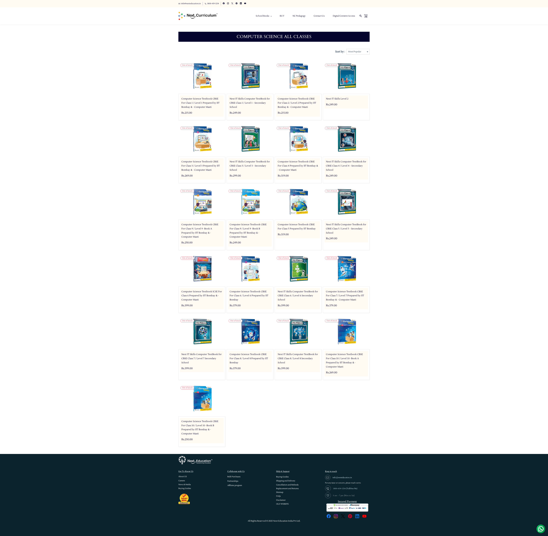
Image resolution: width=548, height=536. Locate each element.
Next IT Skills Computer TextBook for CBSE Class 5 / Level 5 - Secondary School (346, 228)
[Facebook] (329, 516)
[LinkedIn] (357, 516)
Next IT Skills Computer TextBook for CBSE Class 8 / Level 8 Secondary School (298, 358)
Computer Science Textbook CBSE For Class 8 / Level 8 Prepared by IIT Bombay (249, 358)
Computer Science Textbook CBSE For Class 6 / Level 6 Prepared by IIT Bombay (249, 295)
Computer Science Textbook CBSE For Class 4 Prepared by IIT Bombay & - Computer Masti (298, 165)
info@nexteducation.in (342, 477)
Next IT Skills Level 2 (337, 98)
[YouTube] (364, 516)
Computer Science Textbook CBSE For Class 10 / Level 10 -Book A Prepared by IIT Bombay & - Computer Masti (344, 360)
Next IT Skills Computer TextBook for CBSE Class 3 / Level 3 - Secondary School (250, 165)
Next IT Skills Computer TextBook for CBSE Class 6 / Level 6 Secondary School (298, 295)
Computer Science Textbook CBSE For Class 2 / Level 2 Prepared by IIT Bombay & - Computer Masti (297, 102)
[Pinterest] (350, 516)
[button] (182, 476)
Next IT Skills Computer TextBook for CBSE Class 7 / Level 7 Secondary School (201, 358)
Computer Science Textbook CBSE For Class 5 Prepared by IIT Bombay (297, 226)
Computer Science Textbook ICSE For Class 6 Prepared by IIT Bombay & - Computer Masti (201, 295)
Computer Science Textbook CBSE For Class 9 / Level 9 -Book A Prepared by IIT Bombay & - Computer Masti (199, 230)
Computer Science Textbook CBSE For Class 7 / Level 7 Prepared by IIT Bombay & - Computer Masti (345, 295)
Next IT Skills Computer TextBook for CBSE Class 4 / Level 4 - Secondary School (346, 165)
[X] (343, 516)
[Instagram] (336, 516)
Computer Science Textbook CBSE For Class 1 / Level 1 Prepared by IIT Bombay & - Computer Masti (200, 102)
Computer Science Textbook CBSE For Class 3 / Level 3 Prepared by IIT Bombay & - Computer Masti (200, 165)
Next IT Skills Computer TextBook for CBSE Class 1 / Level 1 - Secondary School (250, 102)
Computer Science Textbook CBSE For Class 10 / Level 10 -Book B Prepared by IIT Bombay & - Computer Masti (199, 427)
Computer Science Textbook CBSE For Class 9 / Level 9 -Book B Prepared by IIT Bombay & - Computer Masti (248, 230)
